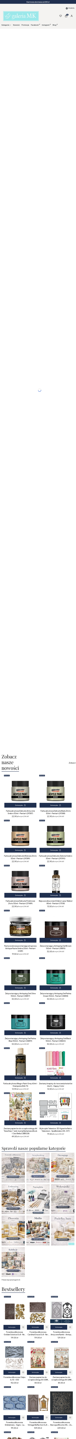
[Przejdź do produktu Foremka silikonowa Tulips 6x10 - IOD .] (14, 1357)
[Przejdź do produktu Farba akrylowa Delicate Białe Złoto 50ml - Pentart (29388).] (55, 791)
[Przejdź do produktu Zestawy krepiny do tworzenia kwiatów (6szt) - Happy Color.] (55, 1064)
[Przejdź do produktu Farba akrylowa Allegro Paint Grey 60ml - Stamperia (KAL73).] (20, 1064)
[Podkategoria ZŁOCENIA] (13, 1230)
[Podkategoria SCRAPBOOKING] (38, 1168)
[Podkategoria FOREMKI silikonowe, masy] (13, 1168)
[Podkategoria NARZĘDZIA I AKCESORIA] (38, 1199)
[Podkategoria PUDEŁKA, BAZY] (62, 1230)
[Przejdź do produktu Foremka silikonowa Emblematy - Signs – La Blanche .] (14, 1402)
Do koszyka (19, 805)
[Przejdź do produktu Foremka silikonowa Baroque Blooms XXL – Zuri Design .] (61, 1402)
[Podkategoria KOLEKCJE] (13, 1262)
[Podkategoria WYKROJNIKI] (62, 1199)
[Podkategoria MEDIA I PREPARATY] (38, 1230)
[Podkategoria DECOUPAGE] (62, 1168)
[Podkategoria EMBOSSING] (13, 1199)
